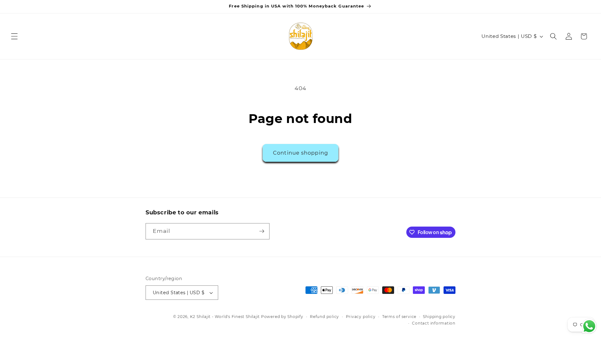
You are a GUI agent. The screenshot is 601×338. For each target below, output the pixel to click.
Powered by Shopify (282, 316)
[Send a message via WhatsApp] (589, 326)
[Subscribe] (261, 231)
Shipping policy (439, 316)
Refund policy (324, 316)
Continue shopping (300, 153)
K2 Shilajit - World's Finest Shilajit (225, 316)
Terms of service (399, 316)
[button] (14, 36)
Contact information (433, 323)
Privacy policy (361, 316)
